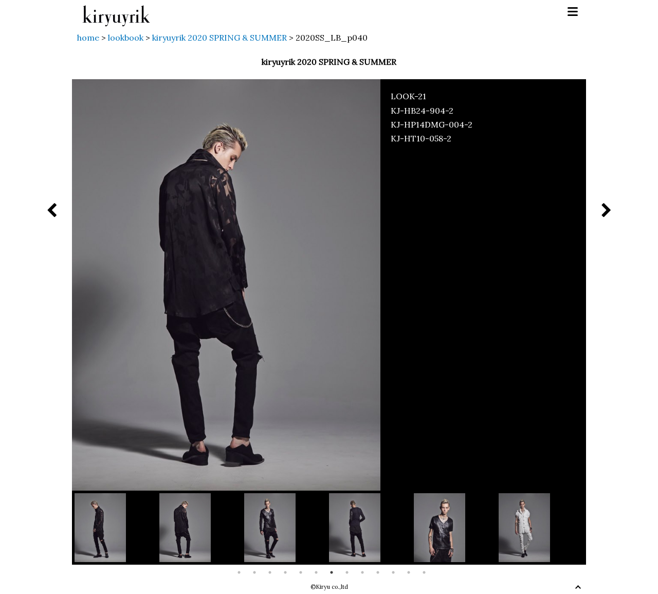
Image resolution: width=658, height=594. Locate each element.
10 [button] (378, 572)
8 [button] (347, 572)
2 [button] (254, 572)
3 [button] (270, 572)
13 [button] (424, 572)
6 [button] (316, 572)
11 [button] (393, 572)
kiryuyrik (116, 12)
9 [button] (362, 572)
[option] (117, 527)
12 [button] (409, 572)
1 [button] (239, 572)
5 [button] (301, 572)
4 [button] (285, 572)
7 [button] (331, 572)
